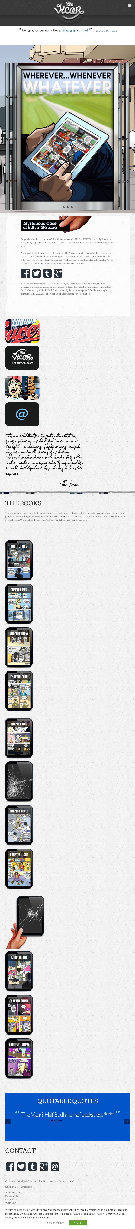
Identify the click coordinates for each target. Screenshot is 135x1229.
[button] (8, 1121)
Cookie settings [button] (55, 1222)
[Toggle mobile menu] (129, 5)
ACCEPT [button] (78, 1223)
